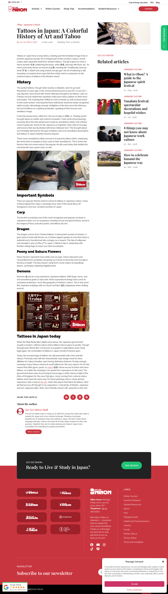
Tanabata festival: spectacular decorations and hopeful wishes (136, 107)
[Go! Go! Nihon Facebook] (91, 544)
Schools (35, 9)
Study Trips (69, 9)
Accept (134, 584)
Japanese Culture (31, 25)
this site (43, 382)
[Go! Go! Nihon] (17, 9)
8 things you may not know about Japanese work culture (136, 134)
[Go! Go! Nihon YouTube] (97, 544)
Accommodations (86, 9)
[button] (163, 561)
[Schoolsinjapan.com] (65, 504)
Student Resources (107, 9)
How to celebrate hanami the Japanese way (136, 159)
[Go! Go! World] (31, 492)
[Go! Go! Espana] (31, 517)
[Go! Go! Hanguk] (31, 504)
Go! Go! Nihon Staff (28, 42)
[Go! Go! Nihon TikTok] (91, 549)
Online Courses (53, 9)
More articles (33, 432)
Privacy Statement (134, 590)
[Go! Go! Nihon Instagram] (104, 544)
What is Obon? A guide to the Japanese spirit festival (136, 80)
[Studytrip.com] (65, 493)
